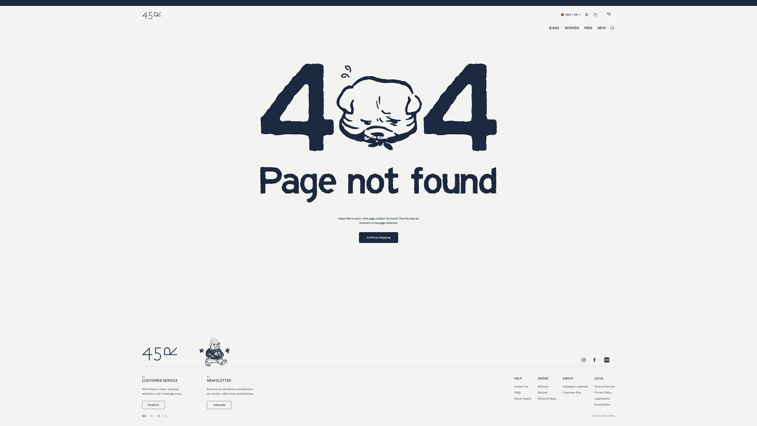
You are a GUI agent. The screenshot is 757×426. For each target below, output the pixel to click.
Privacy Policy (603, 392)
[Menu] (609, 15)
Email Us (153, 405)
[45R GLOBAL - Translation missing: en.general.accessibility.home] (151, 14)
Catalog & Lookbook (575, 386)
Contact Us (521, 386)
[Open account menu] (586, 14)
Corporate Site (572, 392)
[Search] (612, 28)
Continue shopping (378, 237)
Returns (543, 392)
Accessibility (602, 404)
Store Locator (522, 398)
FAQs (517, 392)
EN (144, 416)
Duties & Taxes (547, 398)
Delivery (543, 386)
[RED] (607, 360)
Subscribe (219, 405)
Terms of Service (604, 386)
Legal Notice (602, 398)
